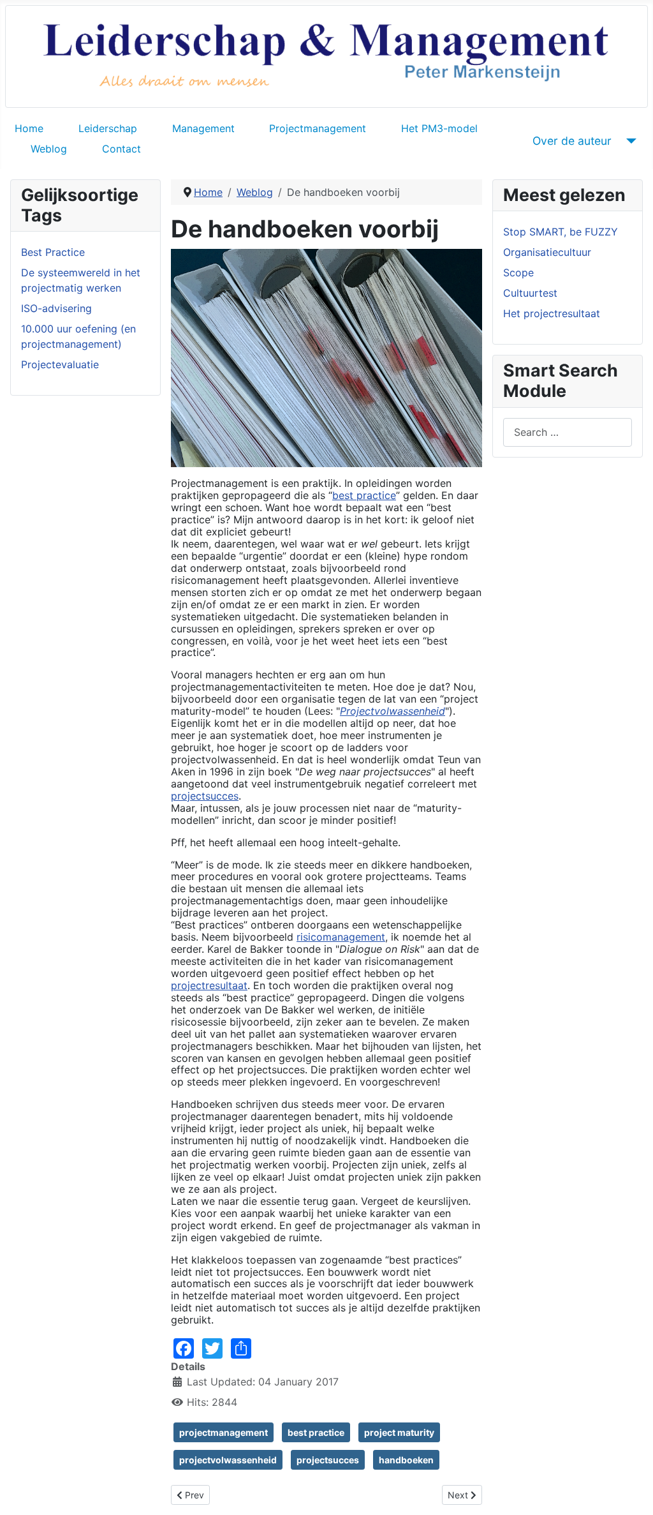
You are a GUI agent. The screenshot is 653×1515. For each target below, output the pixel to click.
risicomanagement (341, 936)
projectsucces (204, 795)
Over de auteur (572, 140)
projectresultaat (209, 985)
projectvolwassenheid (228, 1459)
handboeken (406, 1459)
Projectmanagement (317, 128)
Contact (121, 148)
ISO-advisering (56, 308)
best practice (364, 495)
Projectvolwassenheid (392, 711)
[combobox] (567, 432)
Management (203, 128)
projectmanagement (223, 1432)
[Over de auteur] (629, 141)
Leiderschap (107, 128)
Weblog (49, 148)
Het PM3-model (439, 128)
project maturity (399, 1432)
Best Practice (53, 252)
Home (29, 128)
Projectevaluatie (60, 364)
